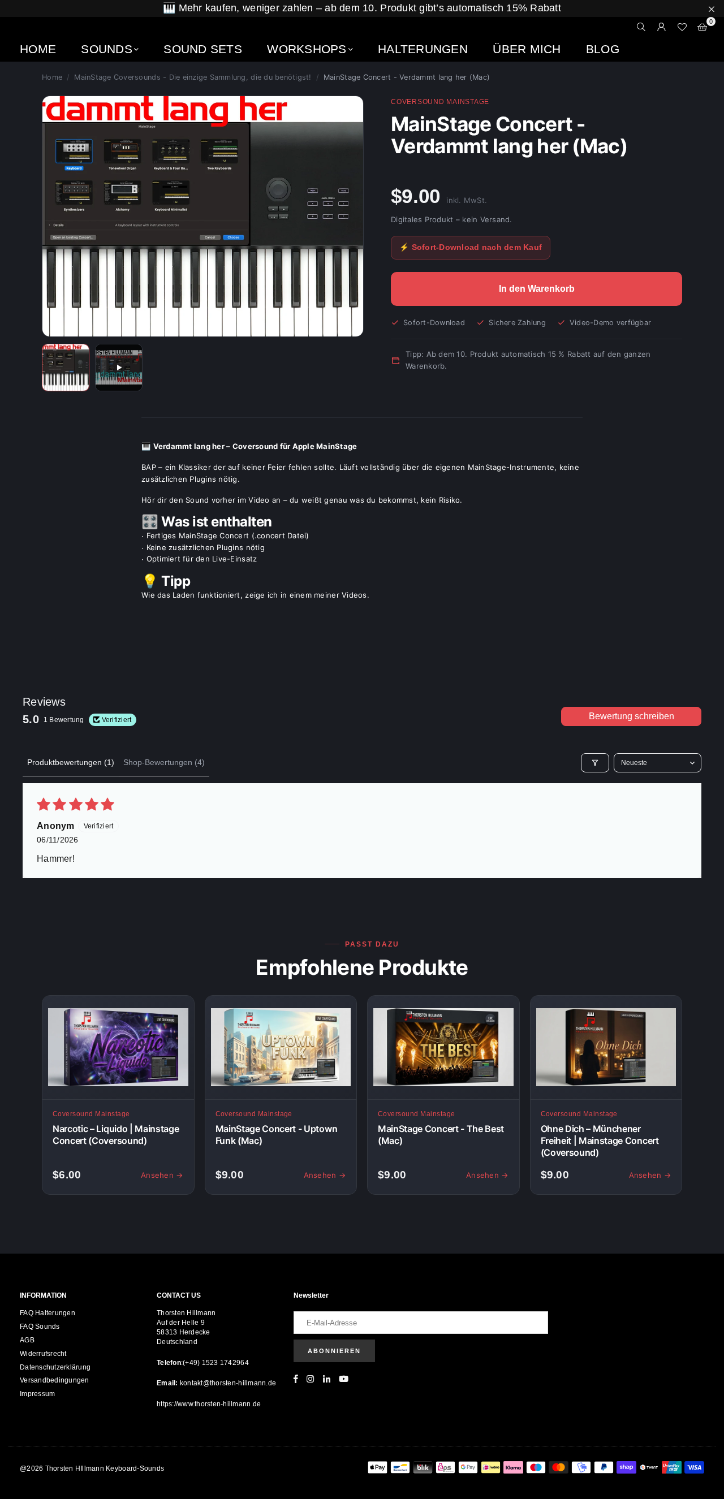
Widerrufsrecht (43, 1354)
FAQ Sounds (40, 1326)
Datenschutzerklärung (55, 1367)
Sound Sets (202, 48)
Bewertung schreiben (631, 716)
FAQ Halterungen (47, 1313)
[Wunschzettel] (682, 27)
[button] (702, 27)
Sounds (106, 48)
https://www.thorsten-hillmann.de (209, 1404)
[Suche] (641, 27)
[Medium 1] (65, 367)
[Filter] (595, 762)
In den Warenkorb (537, 288)
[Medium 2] (119, 367)
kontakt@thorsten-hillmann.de (227, 1383)
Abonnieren (334, 1350)
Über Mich (527, 48)
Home (38, 48)
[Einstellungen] (662, 27)
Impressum (37, 1394)
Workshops (306, 48)
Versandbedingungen (54, 1380)
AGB (27, 1340)
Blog (602, 48)
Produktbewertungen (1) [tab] (70, 762)
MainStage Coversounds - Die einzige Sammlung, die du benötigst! (192, 77)
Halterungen (423, 48)
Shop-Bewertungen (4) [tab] (164, 762)
